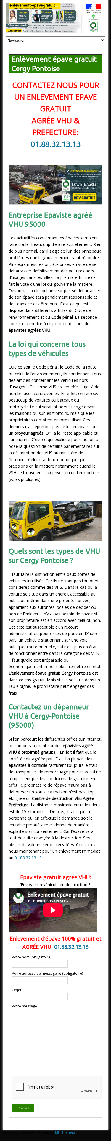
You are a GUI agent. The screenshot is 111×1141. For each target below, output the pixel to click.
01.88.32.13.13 (56, 144)
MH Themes (65, 1132)
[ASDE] (55, 30)
